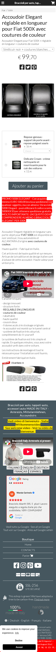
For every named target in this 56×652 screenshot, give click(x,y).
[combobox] (28, 49)
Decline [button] (18, 640)
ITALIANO (14, 467)
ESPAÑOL (35, 471)
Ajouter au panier (28, 185)
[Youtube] (38, 566)
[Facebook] (16, 566)
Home (28, 544)
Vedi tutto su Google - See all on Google (28, 526)
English (25, 620)
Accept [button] (19, 647)
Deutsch (14, 620)
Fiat (3, 10)
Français (36, 620)
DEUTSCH (42, 467)
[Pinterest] (30, 566)
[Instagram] (23, 566)
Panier (26, 555)
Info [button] (17, 633)
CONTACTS (28, 550)
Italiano (47, 620)
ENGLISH (28, 467)
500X (10, 10)
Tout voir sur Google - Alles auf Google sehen (28, 530)
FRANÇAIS (21, 471)
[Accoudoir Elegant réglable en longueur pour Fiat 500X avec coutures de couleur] (28, 109)
